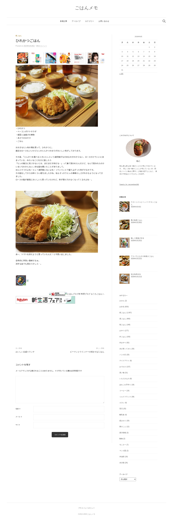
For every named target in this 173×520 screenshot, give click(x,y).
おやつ (121, 331)
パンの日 (122, 355)
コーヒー (122, 391)
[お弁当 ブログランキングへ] (58, 294)
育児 (121, 409)
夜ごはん (19, 36)
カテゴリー (89, 21)
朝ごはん (122, 325)
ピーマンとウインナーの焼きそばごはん (87, 352)
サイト (18, 425)
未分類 (121, 463)
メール (19, 416)
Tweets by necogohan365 (129, 184)
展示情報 (122, 433)
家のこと (122, 427)
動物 (121, 439)
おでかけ (122, 367)
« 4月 (121, 74)
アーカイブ (76, 21)
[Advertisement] (60, 323)
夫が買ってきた (125, 349)
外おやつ (122, 343)
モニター (122, 445)
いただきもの (124, 379)
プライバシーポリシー (86, 508)
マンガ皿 (122, 451)
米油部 (121, 457)
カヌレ (121, 403)
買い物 (121, 373)
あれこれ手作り (125, 385)
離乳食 (121, 415)
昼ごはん (122, 319)
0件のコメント (41, 46)
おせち (121, 301)
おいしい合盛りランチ (25, 352)
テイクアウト (124, 361)
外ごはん (122, 337)
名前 (18, 408)
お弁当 (121, 307)
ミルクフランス (125, 397)
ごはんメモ (86, 7)
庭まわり (122, 421)
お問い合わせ (104, 21)
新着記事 (63, 21)
